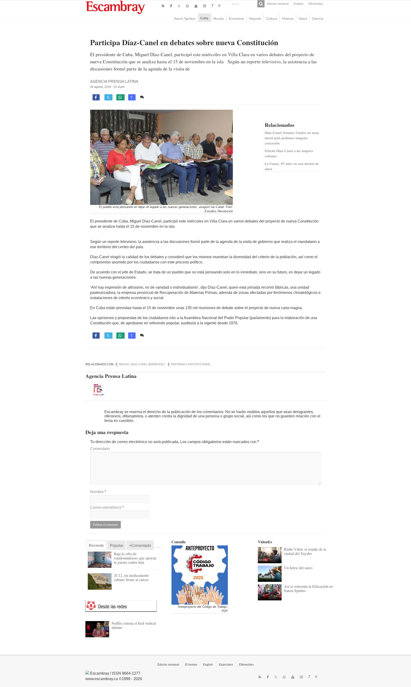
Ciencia (317, 18)
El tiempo (191, 664)
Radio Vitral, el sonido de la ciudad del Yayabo (305, 551)
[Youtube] (196, 6)
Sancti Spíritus (185, 18)
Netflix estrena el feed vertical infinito (134, 625)
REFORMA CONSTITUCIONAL (191, 364)
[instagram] (204, 6)
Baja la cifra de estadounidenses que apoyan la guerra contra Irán (135, 558)
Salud (302, 18)
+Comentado (140, 546)
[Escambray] (115, 7)
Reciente (96, 546)
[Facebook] (171, 6)
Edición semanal (278, 3)
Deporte (255, 18)
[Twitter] (179, 6)
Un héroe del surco (298, 567)
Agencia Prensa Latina (114, 81)
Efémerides (246, 664)
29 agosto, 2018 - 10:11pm (107, 87)
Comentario (100, 449)
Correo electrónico (107, 507)
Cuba (204, 18)
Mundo (218, 18)
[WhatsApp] (187, 6)
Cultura (271, 18)
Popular (116, 546)
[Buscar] (260, 3)
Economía (236, 18)
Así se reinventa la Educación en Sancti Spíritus (308, 588)
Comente (153, 97)
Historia (288, 18)
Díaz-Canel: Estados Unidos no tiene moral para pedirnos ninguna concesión (292, 137)
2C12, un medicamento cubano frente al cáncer (131, 577)
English (298, 3)
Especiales (226, 664)
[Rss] (163, 6)
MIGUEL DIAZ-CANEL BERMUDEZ (142, 364)
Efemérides (315, 3)
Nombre (98, 492)
